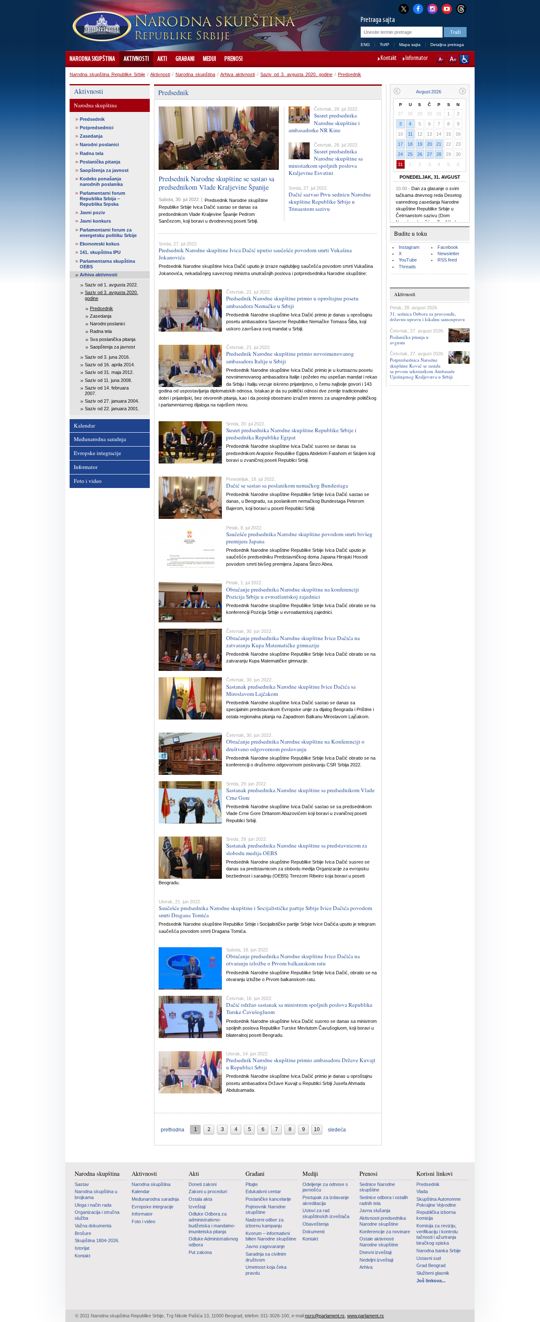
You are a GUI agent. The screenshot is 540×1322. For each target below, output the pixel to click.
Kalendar (84, 425)
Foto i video (88, 481)
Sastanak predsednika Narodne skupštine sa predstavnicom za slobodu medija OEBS (296, 849)
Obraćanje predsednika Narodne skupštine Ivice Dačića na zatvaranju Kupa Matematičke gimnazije (293, 641)
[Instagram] (432, 8)
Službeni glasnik (432, 1273)
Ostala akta (200, 1199)
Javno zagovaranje (265, 1246)
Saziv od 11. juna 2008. (108, 380)
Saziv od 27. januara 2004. (112, 400)
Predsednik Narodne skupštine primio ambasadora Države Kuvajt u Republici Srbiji (300, 1063)
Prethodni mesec (396, 91)
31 (400, 164)
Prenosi (233, 59)
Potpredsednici (96, 127)
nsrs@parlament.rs (325, 1315)
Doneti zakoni (202, 1184)
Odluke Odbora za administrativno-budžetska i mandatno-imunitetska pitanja (212, 1222)
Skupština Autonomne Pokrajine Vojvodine (438, 1202)
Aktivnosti (136, 59)
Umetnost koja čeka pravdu (266, 1270)
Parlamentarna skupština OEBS (107, 264)
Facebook (447, 247)
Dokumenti (313, 1231)
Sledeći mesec (462, 91)
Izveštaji (197, 1206)
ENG (365, 44)
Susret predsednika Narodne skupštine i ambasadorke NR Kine (324, 123)
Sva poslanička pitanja (112, 339)
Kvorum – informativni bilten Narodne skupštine (271, 1236)
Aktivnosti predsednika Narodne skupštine (382, 1221)
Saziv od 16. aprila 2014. (110, 364)
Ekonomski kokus (99, 243)
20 (429, 144)
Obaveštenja (315, 1224)
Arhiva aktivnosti (237, 74)
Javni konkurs (95, 221)
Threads (407, 266)
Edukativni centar (263, 1191)
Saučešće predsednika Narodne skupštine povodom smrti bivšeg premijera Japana (299, 537)
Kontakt (389, 59)
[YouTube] (447, 8)
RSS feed (447, 259)
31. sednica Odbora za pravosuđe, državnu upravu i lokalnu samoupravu (427, 316)
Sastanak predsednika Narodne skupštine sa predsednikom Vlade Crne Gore (300, 793)
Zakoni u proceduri (208, 1191)
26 (419, 154)
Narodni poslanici (99, 144)
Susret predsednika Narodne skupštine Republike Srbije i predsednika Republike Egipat (291, 433)
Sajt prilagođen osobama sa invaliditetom (464, 59)
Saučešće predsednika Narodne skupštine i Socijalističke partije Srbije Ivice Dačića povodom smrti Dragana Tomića (265, 911)
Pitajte (252, 1184)
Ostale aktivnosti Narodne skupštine (378, 1241)
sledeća (337, 1130)
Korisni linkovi (434, 1174)
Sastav (82, 1184)
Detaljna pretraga (447, 44)
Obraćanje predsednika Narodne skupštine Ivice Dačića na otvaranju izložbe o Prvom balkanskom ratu (293, 959)
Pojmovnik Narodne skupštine (266, 1209)
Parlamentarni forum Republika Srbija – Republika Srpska (102, 199)
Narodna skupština (92, 59)
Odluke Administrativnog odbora (213, 1241)
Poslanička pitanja (100, 161)
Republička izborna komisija (436, 1215)
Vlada (422, 1191)
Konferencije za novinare (384, 1231)
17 (400, 144)
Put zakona (200, 1252)
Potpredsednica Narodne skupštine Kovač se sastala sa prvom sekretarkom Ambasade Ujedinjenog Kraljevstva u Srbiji (422, 368)
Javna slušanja (374, 1210)
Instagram (409, 247)
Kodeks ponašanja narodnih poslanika (101, 181)
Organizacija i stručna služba (97, 1215)
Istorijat (82, 1248)
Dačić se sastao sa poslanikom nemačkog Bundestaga (287, 485)
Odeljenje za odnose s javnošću (325, 1187)
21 (438, 144)
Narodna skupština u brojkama (96, 1194)
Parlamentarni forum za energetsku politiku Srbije (108, 232)
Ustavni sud (428, 1258)
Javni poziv (92, 212)
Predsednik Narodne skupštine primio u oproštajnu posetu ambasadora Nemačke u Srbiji (292, 301)
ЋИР (384, 44)
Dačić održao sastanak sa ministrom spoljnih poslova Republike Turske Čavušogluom (299, 1008)
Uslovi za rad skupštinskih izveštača (325, 1213)
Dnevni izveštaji (375, 1252)
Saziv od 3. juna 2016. (107, 357)
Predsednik (349, 74)
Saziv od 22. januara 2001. (112, 408)
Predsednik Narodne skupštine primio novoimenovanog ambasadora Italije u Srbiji (290, 357)
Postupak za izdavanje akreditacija (325, 1200)
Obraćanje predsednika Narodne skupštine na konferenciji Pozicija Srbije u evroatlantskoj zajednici (292, 593)
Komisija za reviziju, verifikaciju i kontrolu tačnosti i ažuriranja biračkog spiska (437, 1234)
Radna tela (91, 153)
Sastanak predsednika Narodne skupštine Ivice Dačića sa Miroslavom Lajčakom (291, 690)
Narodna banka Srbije (438, 1250)
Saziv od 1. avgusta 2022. (111, 284)
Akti (162, 59)
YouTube (408, 259)
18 (410, 144)
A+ (452, 59)
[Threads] (461, 9)
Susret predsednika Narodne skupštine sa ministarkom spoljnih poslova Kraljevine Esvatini (326, 162)
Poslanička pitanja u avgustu (409, 340)
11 (410, 133)
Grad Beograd (431, 1265)
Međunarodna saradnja (100, 439)
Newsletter (448, 253)
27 (429, 154)
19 (419, 144)
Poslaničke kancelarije (268, 1199)
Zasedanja (91, 136)
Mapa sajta (410, 44)
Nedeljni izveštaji (376, 1259)
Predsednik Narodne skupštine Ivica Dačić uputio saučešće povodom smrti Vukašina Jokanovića (255, 253)
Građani (185, 59)
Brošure (83, 1233)
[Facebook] (418, 8)
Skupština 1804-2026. (97, 1240)
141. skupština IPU (100, 252)
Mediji (209, 59)
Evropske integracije (97, 453)
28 (438, 154)
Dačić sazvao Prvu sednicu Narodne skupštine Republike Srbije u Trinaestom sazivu (330, 202)
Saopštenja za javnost (104, 170)
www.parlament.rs (365, 1315)
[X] (404, 9)
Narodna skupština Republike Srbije (107, 74)
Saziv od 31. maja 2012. (109, 372)
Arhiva (366, 1267)
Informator (416, 59)
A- (441, 59)
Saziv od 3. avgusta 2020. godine (296, 74)
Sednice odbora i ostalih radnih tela (383, 1200)
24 (400, 154)
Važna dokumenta (93, 1225)
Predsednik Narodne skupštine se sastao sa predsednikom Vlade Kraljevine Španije (216, 183)
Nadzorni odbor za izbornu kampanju (265, 1222)
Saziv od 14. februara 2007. (107, 390)
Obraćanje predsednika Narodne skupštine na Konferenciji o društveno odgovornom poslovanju (295, 745)
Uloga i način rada (93, 1205)
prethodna (172, 1130)
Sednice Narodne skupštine (377, 1187)
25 (410, 154)
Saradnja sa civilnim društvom (266, 1256)
